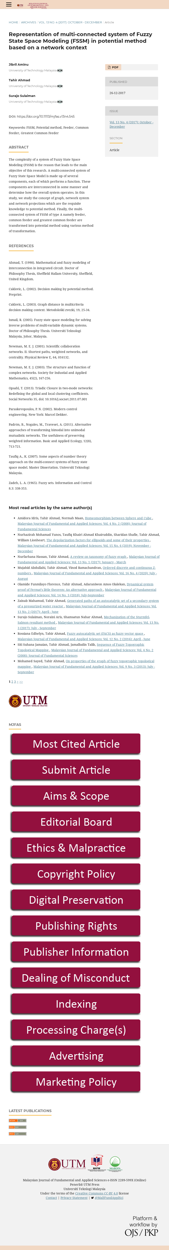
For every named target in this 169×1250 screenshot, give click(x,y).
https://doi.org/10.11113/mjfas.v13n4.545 (46, 117)
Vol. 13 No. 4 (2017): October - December (70, 22)
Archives (28, 22)
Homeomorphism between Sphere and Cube (118, 518)
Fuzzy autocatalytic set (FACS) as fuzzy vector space (105, 633)
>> (21, 681)
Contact (51, 1198)
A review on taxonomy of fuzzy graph (98, 557)
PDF (114, 67)
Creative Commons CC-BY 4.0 (96, 1193)
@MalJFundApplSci (109, 1198)
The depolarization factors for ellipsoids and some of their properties (98, 540)
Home (13, 22)
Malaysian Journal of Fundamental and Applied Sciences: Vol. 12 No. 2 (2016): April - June (84, 639)
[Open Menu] (8, 4)
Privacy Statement (74, 1198)
